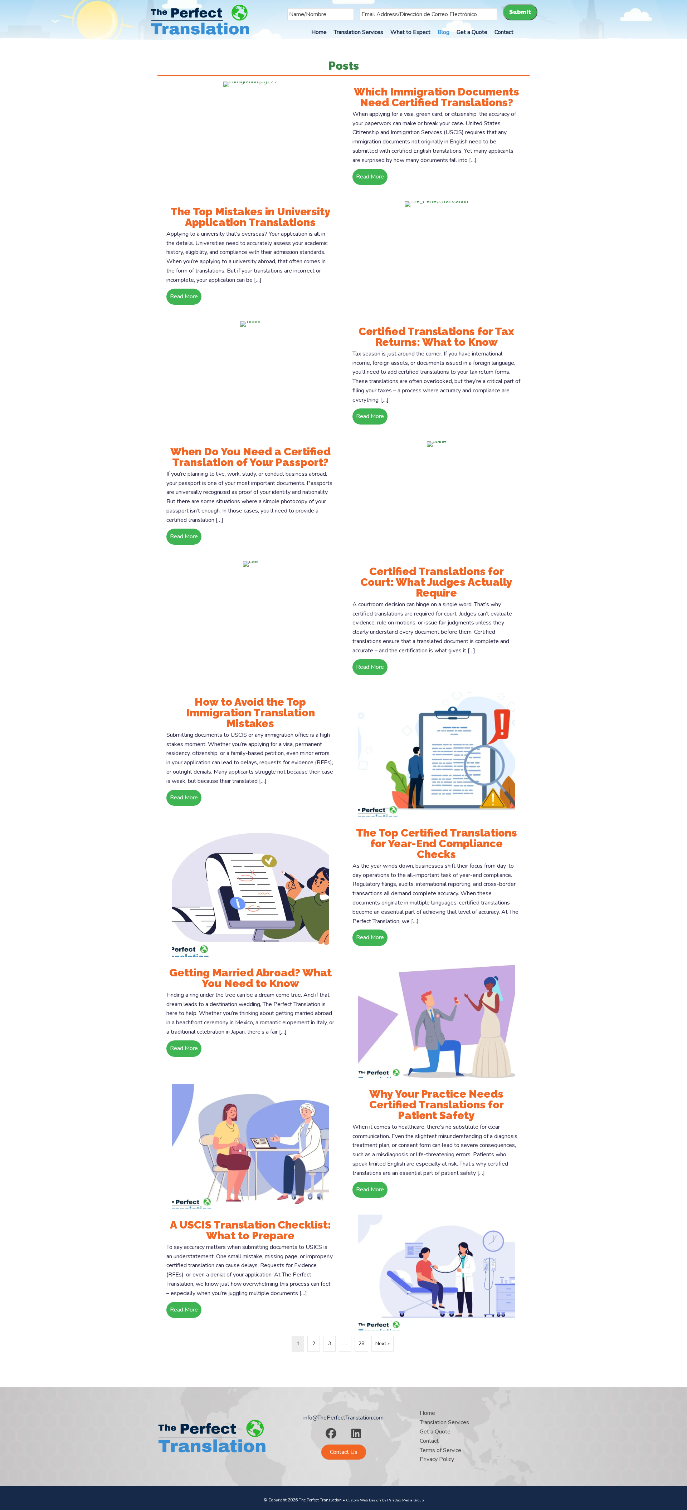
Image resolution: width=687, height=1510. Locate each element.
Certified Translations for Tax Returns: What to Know (436, 336)
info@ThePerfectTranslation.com (343, 1418)
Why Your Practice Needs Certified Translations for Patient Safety (436, 1105)
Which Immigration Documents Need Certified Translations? (436, 97)
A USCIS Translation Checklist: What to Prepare (250, 1230)
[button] (331, 1433)
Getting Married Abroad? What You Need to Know (250, 978)
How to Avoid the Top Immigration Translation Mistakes (250, 713)
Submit (520, 12)
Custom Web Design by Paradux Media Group (385, 1500)
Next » (382, 1343)
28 (361, 1343)
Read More (372, 177)
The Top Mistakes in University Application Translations (250, 217)
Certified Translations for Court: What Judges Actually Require (436, 582)
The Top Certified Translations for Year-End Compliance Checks (436, 844)
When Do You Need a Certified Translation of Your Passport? (250, 457)
